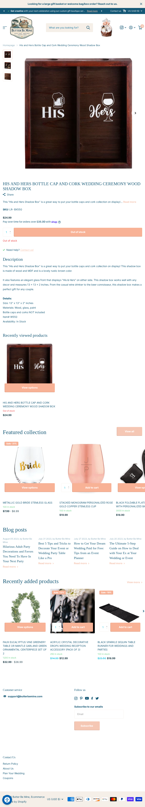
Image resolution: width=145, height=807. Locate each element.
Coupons (8, 778)
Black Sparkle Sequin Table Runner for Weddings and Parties (116, 646)
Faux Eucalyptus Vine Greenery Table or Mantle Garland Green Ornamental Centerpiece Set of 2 (25, 648)
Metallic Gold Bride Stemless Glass (27, 502)
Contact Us (9, 757)
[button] (4, 11)
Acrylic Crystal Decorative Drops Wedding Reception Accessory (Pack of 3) (69, 646)
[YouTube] (87, 698)
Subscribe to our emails (88, 706)
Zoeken (88, 27)
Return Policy (10, 763)
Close (141, 4)
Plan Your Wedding (14, 773)
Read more (92, 11)
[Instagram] (75, 698)
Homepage (9, 45)
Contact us (115, 11)
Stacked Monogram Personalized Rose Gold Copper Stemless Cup (86, 504)
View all (129, 431)
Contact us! (27, 249)
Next (101, 11)
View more (133, 582)
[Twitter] (97, 698)
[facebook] (92, 698)
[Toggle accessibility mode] (124, 11)
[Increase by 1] (11, 229)
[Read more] (123, 28)
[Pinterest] (81, 698)
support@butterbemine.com (25, 696)
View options (30, 387)
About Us (8, 768)
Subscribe (87, 725)
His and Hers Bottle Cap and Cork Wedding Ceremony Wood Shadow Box (29, 404)
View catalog (5, 27)
